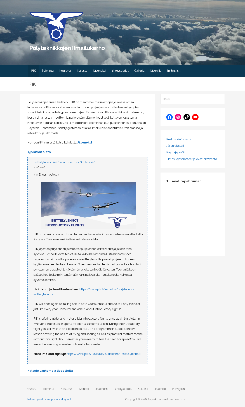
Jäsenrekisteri (175, 145)
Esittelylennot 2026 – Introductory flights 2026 (64, 162)
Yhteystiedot (120, 71)
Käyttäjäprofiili (175, 152)
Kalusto (82, 71)
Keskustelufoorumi (178, 139)
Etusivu (31, 389)
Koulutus (65, 71)
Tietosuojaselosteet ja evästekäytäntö (191, 159)
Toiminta (47, 71)
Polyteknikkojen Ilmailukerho (67, 48)
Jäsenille (155, 71)
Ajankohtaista (39, 152)
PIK (33, 71)
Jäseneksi (99, 71)
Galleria (139, 71)
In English (173, 71)
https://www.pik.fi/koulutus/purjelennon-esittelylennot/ (104, 354)
